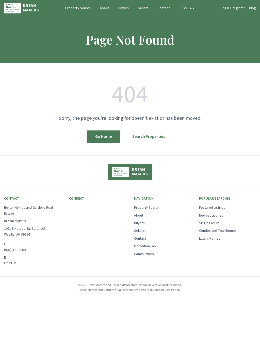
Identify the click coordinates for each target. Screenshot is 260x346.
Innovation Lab (145, 246)
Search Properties (148, 136)
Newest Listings (211, 215)
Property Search (78, 8)
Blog (252, 8)
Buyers (123, 8)
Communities (144, 254)
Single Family (209, 223)
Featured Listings (212, 207)
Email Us (10, 263)
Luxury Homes (209, 238)
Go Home (103, 136)
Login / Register (233, 8)
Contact (163, 8)
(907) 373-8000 (15, 250)
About (104, 8)
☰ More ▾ (186, 8)
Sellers (143, 8)
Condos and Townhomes (218, 230)
